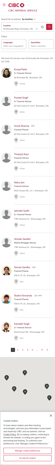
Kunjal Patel (20, 69)
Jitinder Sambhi (22, 238)
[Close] (50, 415)
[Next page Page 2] (47, 350)
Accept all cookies (27, 458)
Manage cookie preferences (27, 451)
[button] (29, 19)
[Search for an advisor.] (49, 27)
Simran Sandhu (22, 267)
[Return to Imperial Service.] (16, 5)
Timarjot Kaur (21, 154)
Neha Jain (19, 182)
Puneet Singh (21, 97)
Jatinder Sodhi (21, 210)
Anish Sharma (21, 125)
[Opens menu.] (4, 5)
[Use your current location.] (42, 27)
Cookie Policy (9, 434)
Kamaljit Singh (22, 323)
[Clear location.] (36, 29)
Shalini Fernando (23, 295)
